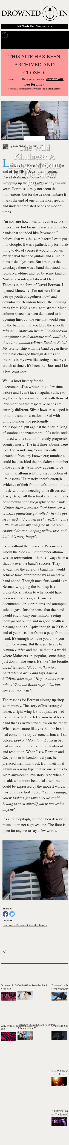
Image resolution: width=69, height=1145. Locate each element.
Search (62, 44)
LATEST (5, 971)
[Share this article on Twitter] (12, 914)
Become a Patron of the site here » (25, 925)
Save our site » (34, 26)
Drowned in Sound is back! (33, 985)
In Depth (29, 35)
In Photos (44, 35)
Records (16, 35)
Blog (56, 35)
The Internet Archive (51, 88)
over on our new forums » (44, 81)
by (14, 146)
